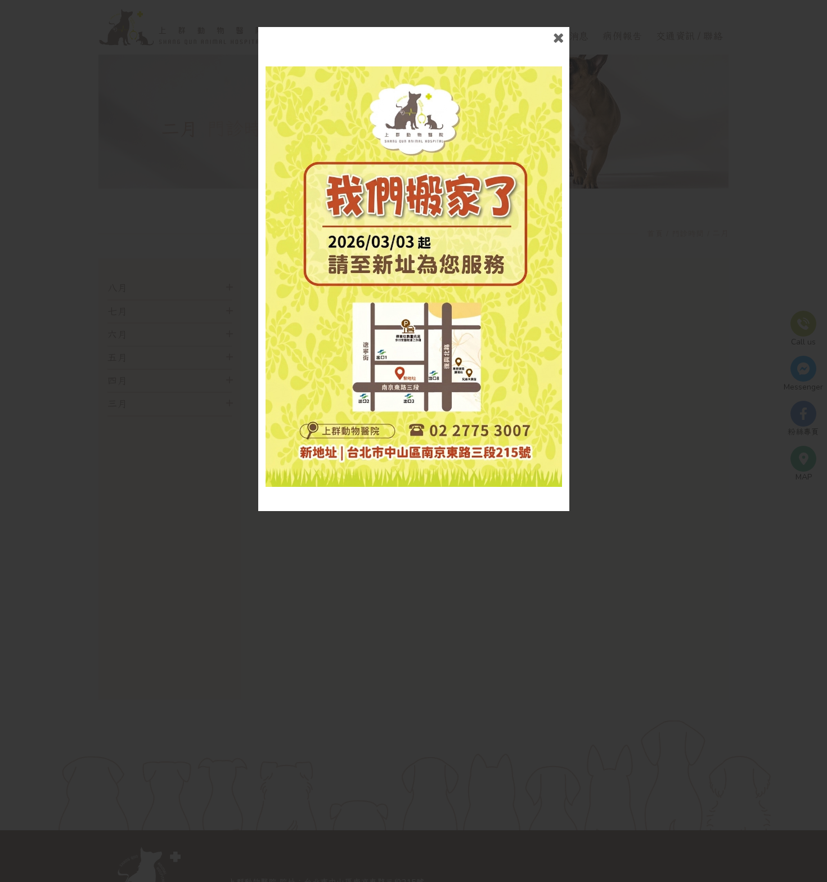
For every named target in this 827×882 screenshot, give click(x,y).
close (558, 38)
